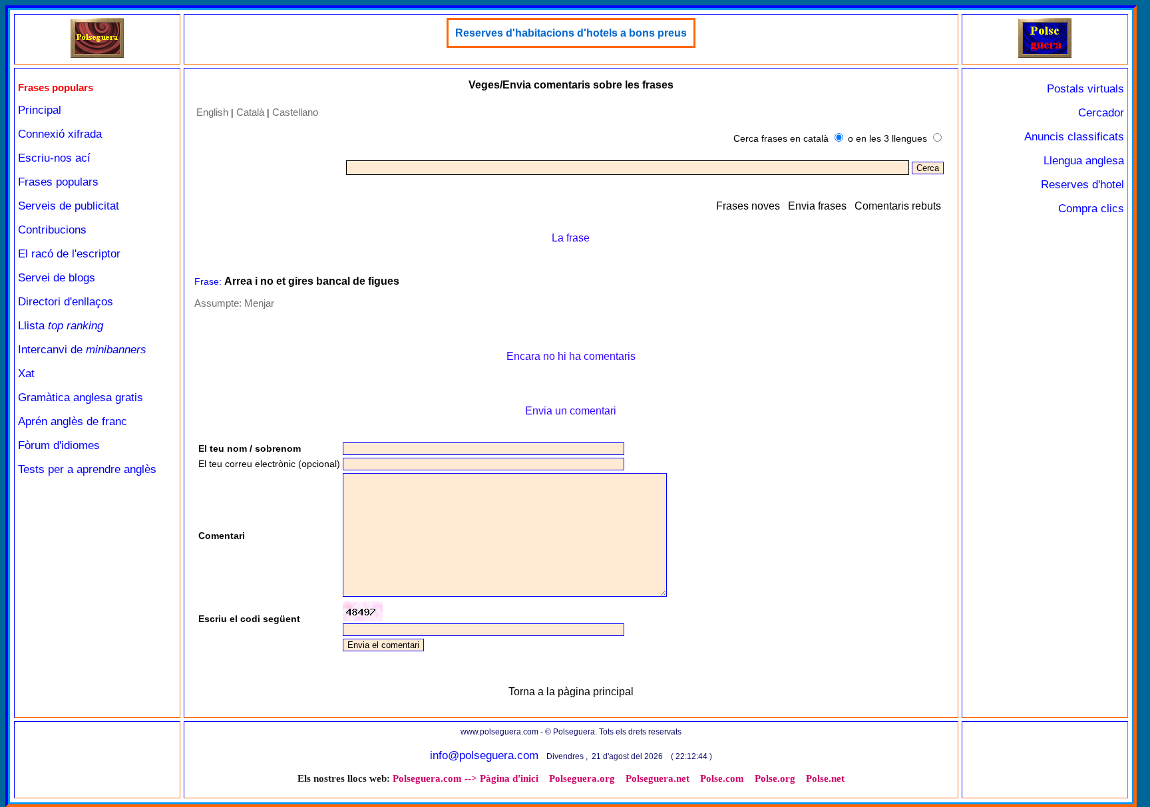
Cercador (1101, 112)
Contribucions (52, 230)
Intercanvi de (82, 349)
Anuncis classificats (1074, 136)
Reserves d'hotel (1082, 184)
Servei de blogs (56, 277)
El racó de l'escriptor (69, 253)
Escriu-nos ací (54, 158)
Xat (26, 373)
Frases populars (58, 182)
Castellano (295, 112)
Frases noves (748, 206)
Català (250, 112)
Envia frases (817, 206)
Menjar (259, 303)
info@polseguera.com (484, 755)
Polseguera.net (657, 778)
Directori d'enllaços (65, 301)
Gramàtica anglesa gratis (80, 397)
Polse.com (722, 778)
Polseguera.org (582, 778)
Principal (39, 110)
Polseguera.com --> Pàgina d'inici (465, 778)
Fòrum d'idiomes (59, 445)
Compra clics (1091, 208)
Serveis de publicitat (68, 206)
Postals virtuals (1085, 88)
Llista (60, 325)
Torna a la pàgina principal (571, 691)
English (212, 112)
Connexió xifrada (60, 134)
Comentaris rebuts (898, 206)
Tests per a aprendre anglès (87, 469)
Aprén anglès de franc (72, 421)
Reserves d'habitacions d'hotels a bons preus (571, 33)
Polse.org (775, 778)
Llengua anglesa (1084, 160)
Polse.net (825, 778)
